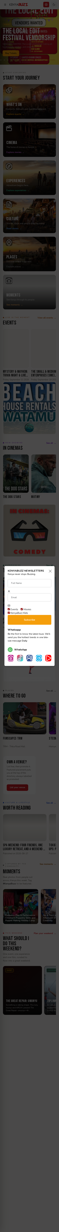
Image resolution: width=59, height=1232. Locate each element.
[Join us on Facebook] (29, 658)
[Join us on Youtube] (48, 658)
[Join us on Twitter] (39, 658)
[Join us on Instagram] (11, 658)
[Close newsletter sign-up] (49, 571)
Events (14, 609)
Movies (27, 609)
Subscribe (29, 619)
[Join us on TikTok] (20, 658)
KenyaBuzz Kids (19, 613)
